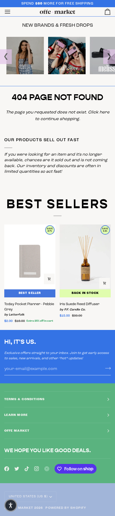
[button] (10, 505)
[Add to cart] (49, 279)
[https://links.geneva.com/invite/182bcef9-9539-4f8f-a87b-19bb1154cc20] (46, 468)
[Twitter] (16, 468)
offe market (20, 508)
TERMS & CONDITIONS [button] (24, 399)
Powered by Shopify (65, 508)
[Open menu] (12, 12)
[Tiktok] (27, 468)
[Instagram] (36, 468)
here (104, 112)
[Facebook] (6, 468)
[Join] (106, 368)
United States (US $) (28, 496)
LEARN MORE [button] (16, 415)
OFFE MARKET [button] (16, 430)
